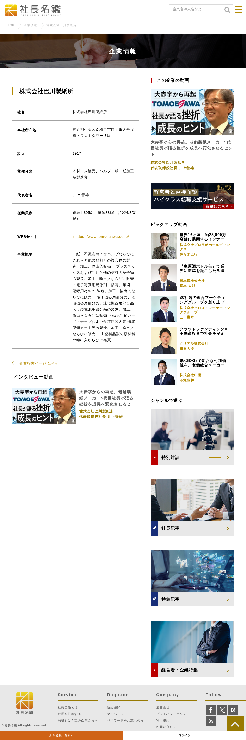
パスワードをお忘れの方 (125, 720)
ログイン (184, 735)
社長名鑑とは (68, 707)
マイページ (115, 714)
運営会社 (163, 707)
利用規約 (163, 720)
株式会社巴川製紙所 (61, 25)
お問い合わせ (166, 727)
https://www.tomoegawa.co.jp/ (102, 236)
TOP (11, 25)
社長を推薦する (69, 714)
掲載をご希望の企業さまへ (78, 720)
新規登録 (61, 735)
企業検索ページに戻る (38, 363)
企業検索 (30, 25)
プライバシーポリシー (173, 714)
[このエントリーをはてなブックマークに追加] (233, 710)
